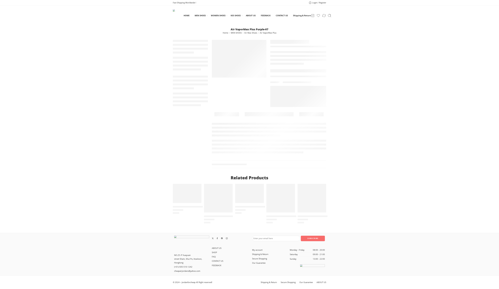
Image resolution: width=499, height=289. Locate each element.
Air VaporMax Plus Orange (218, 216)
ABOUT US (251, 15)
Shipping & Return (302, 15)
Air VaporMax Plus (268, 33)
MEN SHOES (200, 15)
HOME (186, 15)
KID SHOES (236, 15)
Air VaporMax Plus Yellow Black (252, 206)
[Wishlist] (197, 187)
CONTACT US (282, 15)
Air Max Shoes (250, 33)
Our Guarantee (258, 263)
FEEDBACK (266, 15)
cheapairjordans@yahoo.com (187, 271)
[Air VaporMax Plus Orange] (218, 198)
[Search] (329, 15)
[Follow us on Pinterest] (222, 238)
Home (225, 33)
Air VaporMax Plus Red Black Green (285, 216)
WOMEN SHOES (218, 15)
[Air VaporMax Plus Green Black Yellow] (187, 193)
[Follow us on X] (213, 238)
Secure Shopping (259, 258)
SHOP (214, 252)
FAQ (214, 256)
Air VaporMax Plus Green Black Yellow (194, 206)
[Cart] (313, 15)
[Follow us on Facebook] (217, 238)
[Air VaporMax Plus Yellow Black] (249, 193)
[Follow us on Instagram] (227, 238)
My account (257, 250)
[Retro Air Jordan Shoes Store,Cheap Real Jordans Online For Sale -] (178, 15)
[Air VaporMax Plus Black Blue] (312, 198)
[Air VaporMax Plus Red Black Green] (280, 198)
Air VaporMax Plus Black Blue (314, 216)
